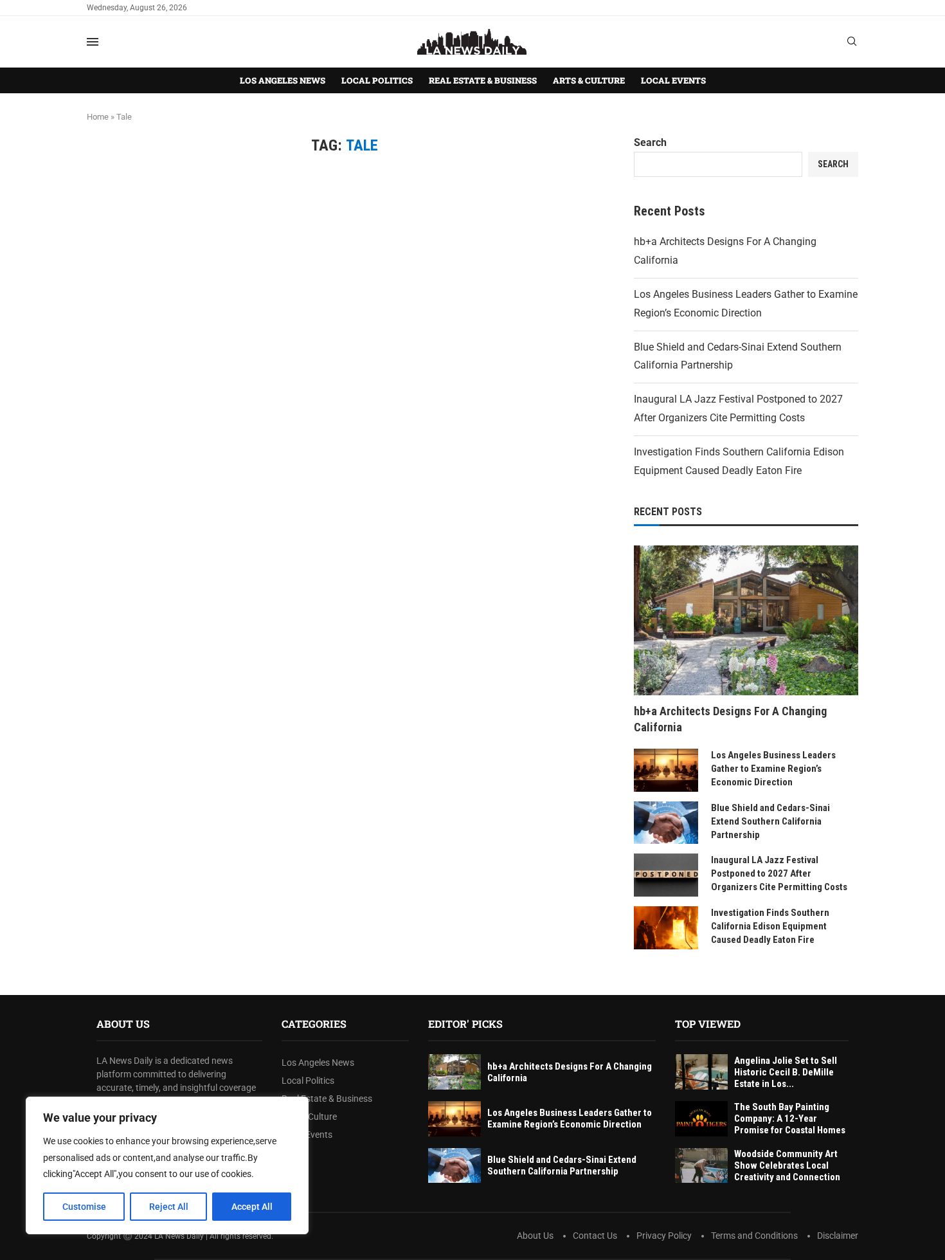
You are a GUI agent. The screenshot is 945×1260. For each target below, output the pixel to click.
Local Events (673, 80)
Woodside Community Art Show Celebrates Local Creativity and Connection (787, 1165)
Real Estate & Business (483, 80)
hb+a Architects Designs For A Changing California (730, 719)
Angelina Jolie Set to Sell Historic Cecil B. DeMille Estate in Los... (785, 1072)
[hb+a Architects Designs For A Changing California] (746, 620)
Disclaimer (837, 1235)
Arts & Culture (589, 80)
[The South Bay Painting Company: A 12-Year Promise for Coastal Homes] (701, 1119)
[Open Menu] (92, 42)
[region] (167, 1165)
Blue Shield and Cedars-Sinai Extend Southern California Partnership (770, 821)
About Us (535, 1235)
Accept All (252, 1206)
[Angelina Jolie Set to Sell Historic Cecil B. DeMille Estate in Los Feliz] (701, 1072)
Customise (84, 1206)
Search (650, 142)
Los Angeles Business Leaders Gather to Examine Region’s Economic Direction (773, 768)
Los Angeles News (282, 80)
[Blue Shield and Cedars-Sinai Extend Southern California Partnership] (666, 823)
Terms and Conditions (754, 1235)
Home (98, 117)
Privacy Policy (664, 1235)
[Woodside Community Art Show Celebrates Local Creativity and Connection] (701, 1165)
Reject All (168, 1206)
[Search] (851, 42)
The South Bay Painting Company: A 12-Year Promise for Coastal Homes (789, 1118)
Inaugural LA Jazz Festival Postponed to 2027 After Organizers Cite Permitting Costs (779, 873)
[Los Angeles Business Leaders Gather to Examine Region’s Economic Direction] (666, 770)
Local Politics (377, 80)
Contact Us (595, 1235)
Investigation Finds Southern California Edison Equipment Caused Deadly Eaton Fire (770, 926)
